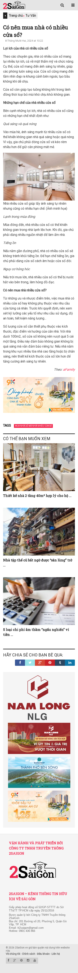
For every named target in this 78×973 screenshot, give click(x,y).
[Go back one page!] (5, 15)
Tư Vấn (31, 15)
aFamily (69, 369)
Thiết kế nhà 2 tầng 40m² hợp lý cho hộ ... (37, 495)
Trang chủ (16, 15)
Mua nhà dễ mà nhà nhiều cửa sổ (33, 426)
